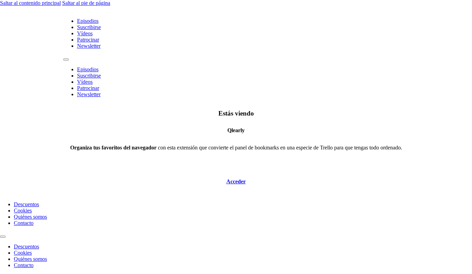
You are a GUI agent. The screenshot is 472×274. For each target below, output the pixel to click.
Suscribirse (89, 27)
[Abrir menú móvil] (66, 59)
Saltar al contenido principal (30, 3)
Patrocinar (88, 40)
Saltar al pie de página (86, 3)
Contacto (24, 223)
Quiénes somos (30, 217)
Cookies (23, 210)
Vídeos (85, 33)
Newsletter (89, 46)
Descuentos (26, 204)
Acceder (236, 181)
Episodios (87, 21)
